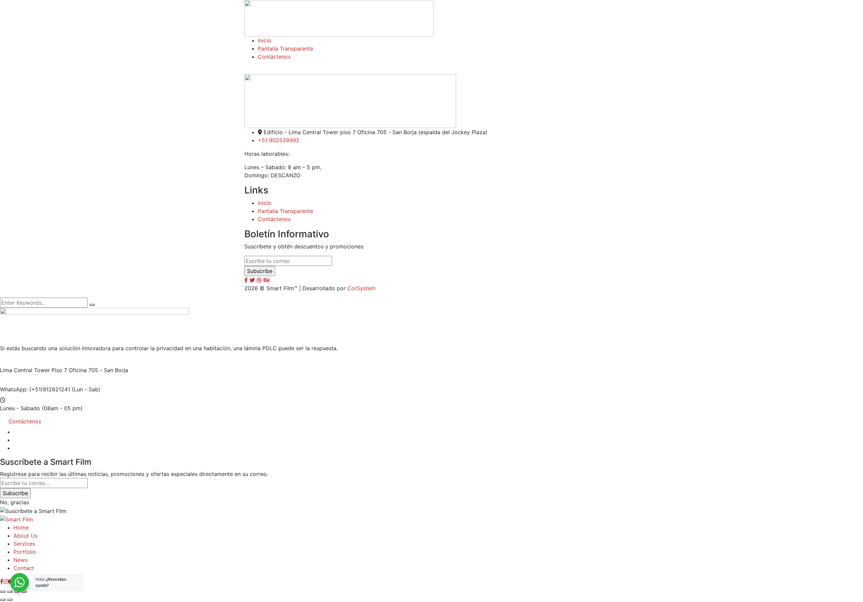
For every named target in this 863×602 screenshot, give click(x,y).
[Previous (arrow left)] (2, 600)
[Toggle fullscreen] (9, 592)
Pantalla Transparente (285, 211)
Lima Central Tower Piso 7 (33, 370)
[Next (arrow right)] (9, 600)
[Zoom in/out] (2, 592)
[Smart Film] (16, 519)
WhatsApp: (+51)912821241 (35, 389)
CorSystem (361, 288)
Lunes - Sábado (20, 408)
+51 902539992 (278, 140)
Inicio (264, 203)
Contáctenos (274, 219)
